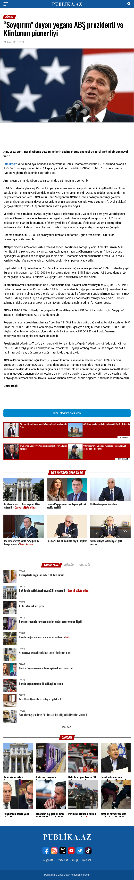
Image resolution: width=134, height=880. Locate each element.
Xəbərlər (63, 860)
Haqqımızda (49, 860)
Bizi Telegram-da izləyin (67, 413)
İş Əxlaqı (86, 860)
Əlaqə (75, 860)
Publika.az (10, 164)
